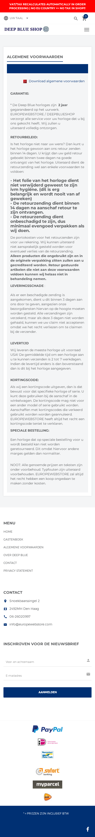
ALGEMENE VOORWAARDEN (23, 547)
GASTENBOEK (13, 539)
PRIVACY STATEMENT (18, 570)
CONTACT (10, 563)
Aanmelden (48, 692)
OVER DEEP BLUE (15, 555)
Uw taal (20, 18)
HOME (7, 531)
